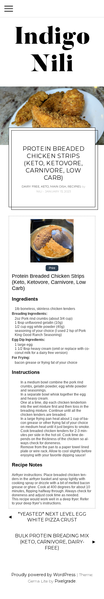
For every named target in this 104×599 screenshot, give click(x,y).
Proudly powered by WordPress (43, 574)
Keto (45, 186)
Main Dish (58, 186)
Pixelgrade (65, 581)
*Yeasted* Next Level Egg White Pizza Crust (52, 517)
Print (52, 268)
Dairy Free (31, 186)
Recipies (74, 186)
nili (39, 191)
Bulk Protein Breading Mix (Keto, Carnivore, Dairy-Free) (52, 542)
